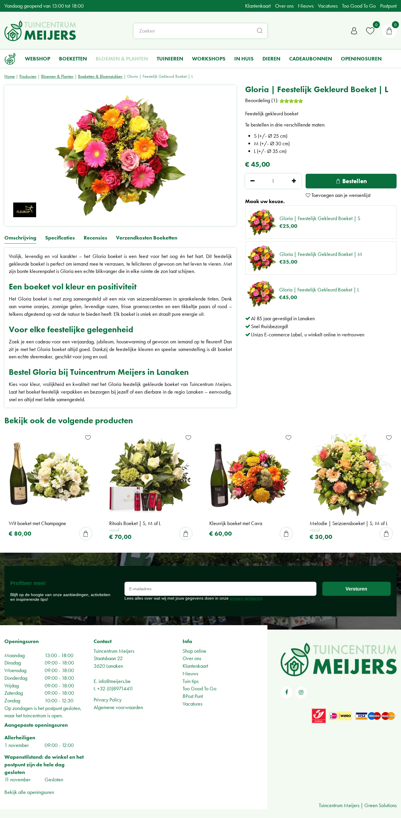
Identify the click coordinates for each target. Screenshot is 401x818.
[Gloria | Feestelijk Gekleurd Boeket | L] (120, 156)
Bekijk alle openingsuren (29, 792)
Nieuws (190, 673)
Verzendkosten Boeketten (146, 238)
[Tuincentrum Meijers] (40, 31)
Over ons (192, 658)
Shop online (194, 650)
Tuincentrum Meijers (114, 650)
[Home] (10, 59)
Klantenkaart (195, 665)
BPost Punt (193, 696)
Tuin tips (190, 681)
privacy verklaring (246, 598)
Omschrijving (20, 238)
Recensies (95, 238)
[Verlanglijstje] (370, 30)
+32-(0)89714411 (115, 688)
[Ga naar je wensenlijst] (370, 30)
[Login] (354, 30)
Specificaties (60, 238)
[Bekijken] (389, 30)
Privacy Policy (108, 699)
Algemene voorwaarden (118, 707)
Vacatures (192, 703)
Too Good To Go (199, 688)
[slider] (291, 101)
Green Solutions (380, 805)
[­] (286, 692)
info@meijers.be (115, 681)
